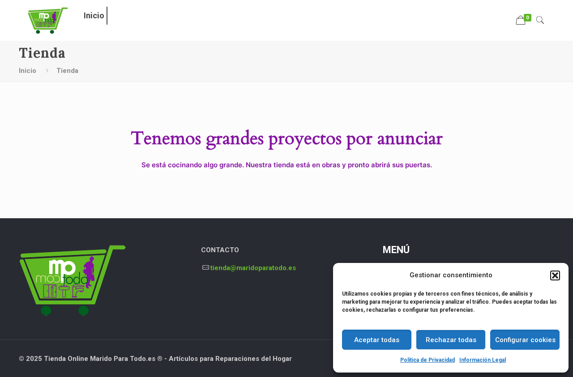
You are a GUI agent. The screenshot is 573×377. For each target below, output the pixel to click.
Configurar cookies (525, 340)
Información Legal (482, 360)
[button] (555, 275)
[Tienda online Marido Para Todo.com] (48, 20)
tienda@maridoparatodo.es (253, 268)
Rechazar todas (451, 340)
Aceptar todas (376, 340)
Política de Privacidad (427, 360)
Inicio (27, 71)
